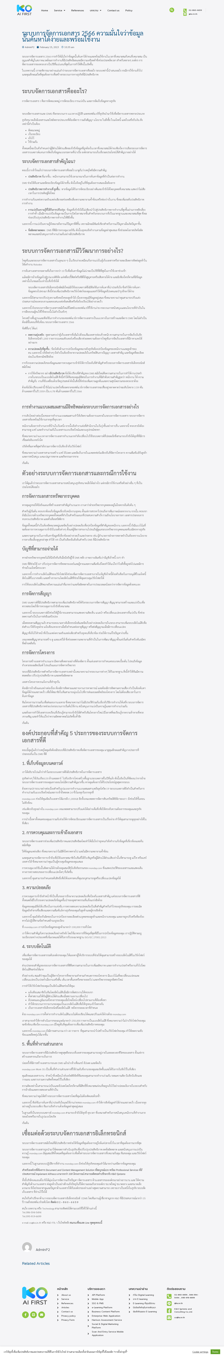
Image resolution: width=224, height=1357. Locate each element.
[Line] (33, 1314)
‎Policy (129, 10)
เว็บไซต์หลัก (63, 1222)
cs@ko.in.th (35, 1222)
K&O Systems (118, 1173)
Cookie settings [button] (200, 1351)
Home (44, 10)
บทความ (94, 10)
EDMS (84, 1198)
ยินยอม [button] (215, 1351)
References (77, 10)
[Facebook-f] (25, 1314)
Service (58, 10)
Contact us (113, 10)
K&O (117, 1198)
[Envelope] (41, 1314)
